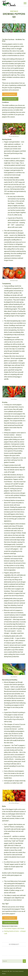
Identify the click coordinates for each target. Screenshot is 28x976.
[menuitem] (24, 3)
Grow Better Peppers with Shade (14, 928)
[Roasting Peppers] (14, 27)
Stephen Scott (15, 944)
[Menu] (24, 3)
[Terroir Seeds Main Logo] (11, 3)
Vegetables (14, 11)
